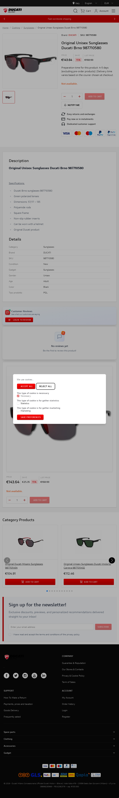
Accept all (27, 386)
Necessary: (26, 396)
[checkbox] (18, 396)
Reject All (45, 386)
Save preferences (31, 417)
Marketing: (26, 411)
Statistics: (25, 403)
